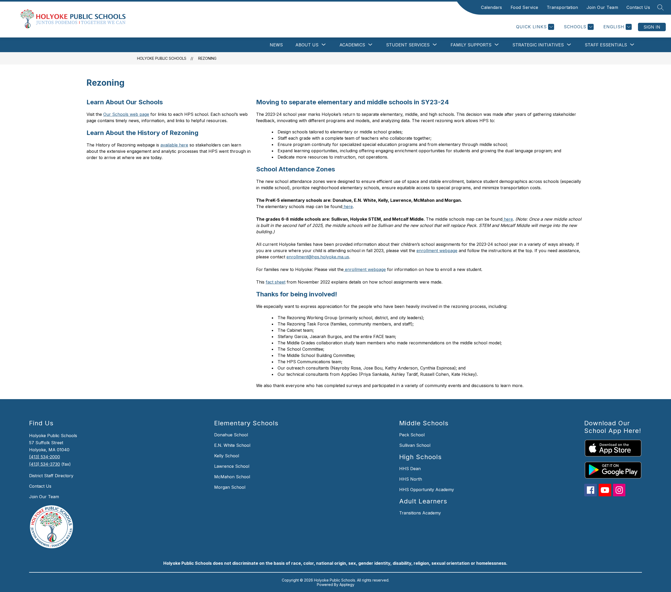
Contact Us (638, 7)
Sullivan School (414, 445)
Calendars (491, 7)
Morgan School (229, 487)
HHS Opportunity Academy (426, 489)
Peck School (412, 434)
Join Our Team (602, 7)
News (276, 44)
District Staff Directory (51, 475)
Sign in (651, 27)
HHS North (410, 479)
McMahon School (232, 476)
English (613, 26)
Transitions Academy (420, 512)
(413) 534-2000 (44, 456)
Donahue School (231, 434)
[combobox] (613, 27)
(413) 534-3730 (44, 464)
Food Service (524, 7)
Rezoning (207, 58)
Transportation (562, 7)
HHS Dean (410, 468)
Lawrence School (231, 466)
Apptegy (346, 584)
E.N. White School (232, 445)
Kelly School (226, 455)
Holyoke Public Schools (161, 58)
